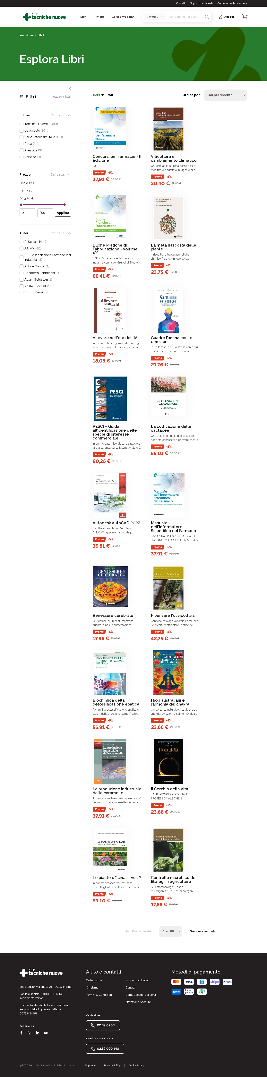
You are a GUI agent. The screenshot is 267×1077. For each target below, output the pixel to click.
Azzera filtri (62, 96)
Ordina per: (192, 95)
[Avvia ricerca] (206, 16)
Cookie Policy (136, 1065)
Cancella (57, 115)
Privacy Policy (112, 1065)
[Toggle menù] (21, 17)
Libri (41, 35)
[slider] (21, 204)
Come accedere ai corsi (232, 3)
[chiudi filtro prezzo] (69, 175)
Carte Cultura (94, 980)
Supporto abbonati (201, 3)
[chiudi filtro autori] (69, 233)
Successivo (199, 931)
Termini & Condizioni (99, 994)
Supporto (90, 1065)
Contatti (180, 3)
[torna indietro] (22, 35)
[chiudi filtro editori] (69, 115)
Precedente (141, 931)
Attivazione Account (138, 1002)
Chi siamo (92, 987)
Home (30, 35)
